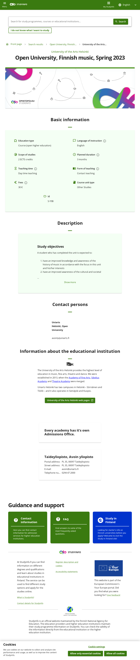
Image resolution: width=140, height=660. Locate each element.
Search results (35, 44)
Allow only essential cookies (85, 653)
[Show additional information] (104, 141)
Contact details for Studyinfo (30, 603)
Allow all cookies (115, 653)
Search (122, 21)
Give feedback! (113, 595)
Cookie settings (96, 646)
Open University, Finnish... (63, 44)
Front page (16, 44)
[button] (127, 4)
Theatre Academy (61, 381)
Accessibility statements (67, 571)
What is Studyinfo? (25, 597)
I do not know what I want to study (30, 30)
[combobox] (60, 21)
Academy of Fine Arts (79, 377)
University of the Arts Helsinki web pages (68, 400)
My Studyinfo (108, 6)
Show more (70, 282)
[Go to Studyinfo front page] (20, 5)
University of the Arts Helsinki (70, 51)
